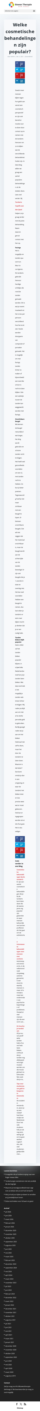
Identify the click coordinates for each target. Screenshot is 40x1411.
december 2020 (10, 1346)
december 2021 (10, 1309)
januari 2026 (9, 1227)
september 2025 (11, 1242)
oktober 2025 (10, 1238)
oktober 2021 (10, 1316)
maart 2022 (9, 1301)
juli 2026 (8, 1212)
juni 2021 (8, 1327)
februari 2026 (10, 1223)
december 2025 (10, 1230)
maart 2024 (9, 1279)
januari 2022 (9, 1305)
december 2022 (10, 1298)
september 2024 (11, 1268)
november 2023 (10, 1283)
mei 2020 (8, 1365)
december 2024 (10, 1264)
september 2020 (11, 1357)
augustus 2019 (10, 1376)
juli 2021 (8, 1324)
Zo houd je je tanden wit (20, 1028)
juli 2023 (8, 1286)
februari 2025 (10, 1260)
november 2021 (10, 1312)
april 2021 (8, 1335)
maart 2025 (9, 1257)
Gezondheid (28, 56)
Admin (13, 56)
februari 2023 (10, 1294)
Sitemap (20, 1408)
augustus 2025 (10, 1245)
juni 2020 (8, 1361)
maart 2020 (9, 1372)
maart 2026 (9, 1219)
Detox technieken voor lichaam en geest (19, 1201)
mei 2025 (8, 1253)
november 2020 (10, 1350)
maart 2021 (9, 1339)
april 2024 (8, 1275)
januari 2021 (9, 1342)
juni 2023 (8, 1290)
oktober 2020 (10, 1353)
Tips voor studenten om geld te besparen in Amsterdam (20, 1091)
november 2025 (10, 1234)
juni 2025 (8, 1249)
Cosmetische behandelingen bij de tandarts (21, 874)
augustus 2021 (10, 1320)
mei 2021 (8, 1331)
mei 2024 (8, 1271)
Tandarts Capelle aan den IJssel (19, 206)
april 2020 (8, 1368)
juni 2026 (8, 1216)
